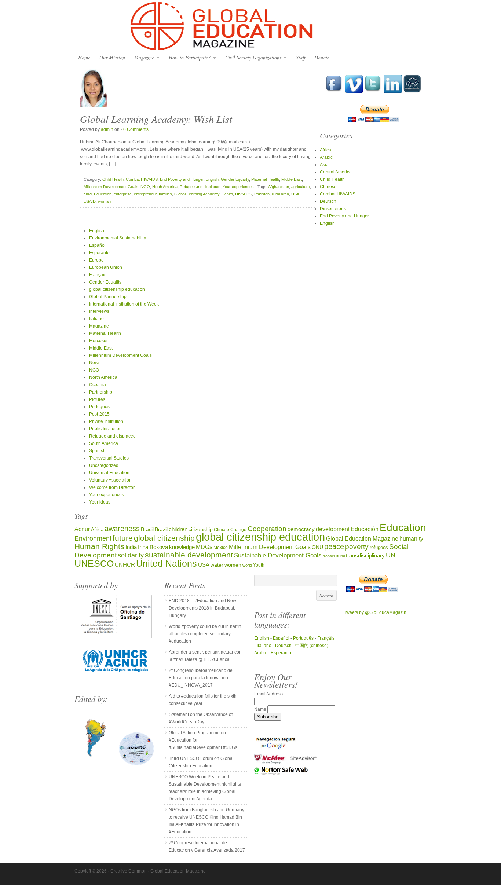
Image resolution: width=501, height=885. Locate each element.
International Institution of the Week (124, 304)
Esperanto (99, 252)
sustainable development (189, 555)
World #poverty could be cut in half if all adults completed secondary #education (205, 634)
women (232, 565)
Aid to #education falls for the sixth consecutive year (203, 700)
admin (107, 129)
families (165, 194)
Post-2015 (99, 414)
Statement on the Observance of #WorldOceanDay (201, 718)
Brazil (161, 529)
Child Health (113, 179)
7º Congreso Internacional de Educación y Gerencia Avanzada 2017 (207, 846)
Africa (325, 150)
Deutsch (328, 201)
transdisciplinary (365, 555)
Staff (300, 57)
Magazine (142, 58)
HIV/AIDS (243, 194)
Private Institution (106, 421)
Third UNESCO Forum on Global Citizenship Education (201, 762)
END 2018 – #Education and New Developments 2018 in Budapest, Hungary (202, 608)
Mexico (220, 547)
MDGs (204, 547)
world (247, 565)
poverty (357, 547)
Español (97, 245)
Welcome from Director (112, 487)
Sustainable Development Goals (278, 555)
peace (334, 546)
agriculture (300, 186)
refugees (379, 547)
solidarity (131, 555)
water (217, 565)
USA (295, 194)
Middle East (291, 179)
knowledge (182, 547)
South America (103, 443)
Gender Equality (235, 179)
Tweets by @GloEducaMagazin (375, 612)
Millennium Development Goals (111, 186)
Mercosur (98, 340)
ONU (317, 547)
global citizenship (164, 538)
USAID (90, 201)
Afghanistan (278, 186)
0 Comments (136, 129)
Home (84, 57)
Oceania (97, 384)
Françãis (325, 638)
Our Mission (112, 57)
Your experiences (238, 186)
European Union (105, 267)
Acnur (82, 529)
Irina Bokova (153, 547)
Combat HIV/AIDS (142, 179)
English (212, 179)
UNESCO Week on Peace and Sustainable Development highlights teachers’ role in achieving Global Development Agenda (205, 787)
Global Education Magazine (250, 26)
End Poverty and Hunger (182, 179)
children (178, 529)
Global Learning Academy (196, 194)
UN (390, 555)
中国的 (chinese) (311, 645)
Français (97, 274)
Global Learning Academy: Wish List (156, 119)
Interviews (99, 311)
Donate (321, 57)
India (131, 547)
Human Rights (99, 546)
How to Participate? (188, 58)
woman (104, 201)
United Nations (166, 563)
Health (227, 194)
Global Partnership (108, 296)
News (94, 362)
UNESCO (94, 563)
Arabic (326, 157)
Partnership (100, 392)
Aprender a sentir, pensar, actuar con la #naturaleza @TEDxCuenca (205, 656)
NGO (145, 186)
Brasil (147, 529)
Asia (324, 164)
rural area (280, 194)
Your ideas (99, 502)
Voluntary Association (110, 480)
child (88, 194)
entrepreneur (145, 194)
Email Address (268, 693)
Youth (258, 565)
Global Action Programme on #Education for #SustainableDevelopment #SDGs (203, 740)
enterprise (123, 194)
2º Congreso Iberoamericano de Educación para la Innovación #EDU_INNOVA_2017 (201, 678)
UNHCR (125, 565)
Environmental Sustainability (117, 238)
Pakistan (262, 194)
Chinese (328, 186)
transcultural (334, 556)
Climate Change (230, 529)
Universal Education (109, 472)
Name (260, 709)
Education (102, 194)
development (333, 529)
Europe (96, 260)
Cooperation (267, 529)
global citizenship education (117, 289)
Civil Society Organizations (251, 58)
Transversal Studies (109, 458)
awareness (122, 528)
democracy (301, 529)
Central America (336, 172)
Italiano (96, 318)
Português (99, 406)
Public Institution (105, 428)
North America (165, 186)
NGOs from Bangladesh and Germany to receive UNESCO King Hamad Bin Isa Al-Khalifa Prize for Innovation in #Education (206, 820)
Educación (365, 529)
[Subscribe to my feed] (412, 91)
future (123, 538)
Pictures (97, 399)
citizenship (201, 529)
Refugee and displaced (200, 186)
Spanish (97, 450)
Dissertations (333, 208)
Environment (92, 538)
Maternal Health (265, 179)
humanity (411, 538)
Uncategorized (103, 465)
